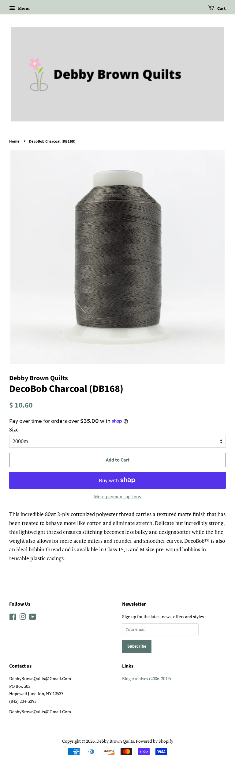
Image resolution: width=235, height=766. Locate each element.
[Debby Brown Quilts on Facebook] (12, 618)
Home (14, 141)
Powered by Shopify (154, 741)
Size (14, 429)
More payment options (117, 496)
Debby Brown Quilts (115, 741)
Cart (221, 9)
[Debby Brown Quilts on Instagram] (22, 618)
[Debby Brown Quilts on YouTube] (32, 618)
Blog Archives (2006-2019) (146, 678)
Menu (23, 8)
